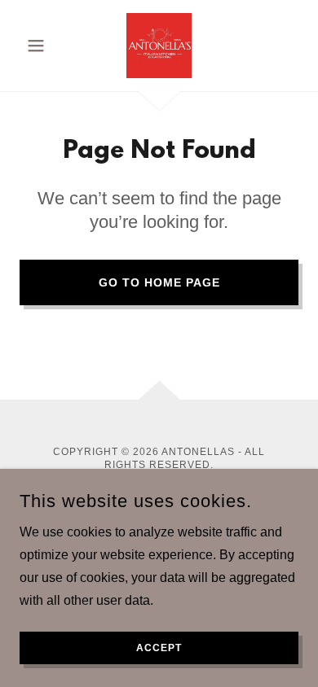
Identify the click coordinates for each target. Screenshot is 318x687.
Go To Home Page (159, 282)
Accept (159, 648)
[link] (159, 45)
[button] (40, 45)
